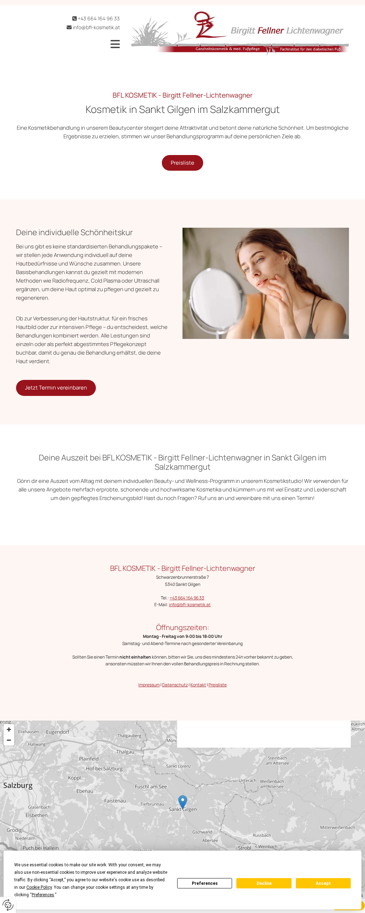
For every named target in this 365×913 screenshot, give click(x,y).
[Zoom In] (9, 729)
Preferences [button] (43, 894)
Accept (323, 883)
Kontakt (198, 685)
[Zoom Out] (9, 740)
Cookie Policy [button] (39, 887)
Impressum (149, 685)
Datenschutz (175, 685)
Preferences (205, 883)
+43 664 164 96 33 (99, 18)
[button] (73, 44)
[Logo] (239, 33)
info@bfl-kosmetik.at (96, 27)
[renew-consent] (8, 905)
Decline (264, 883)
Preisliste (218, 685)
